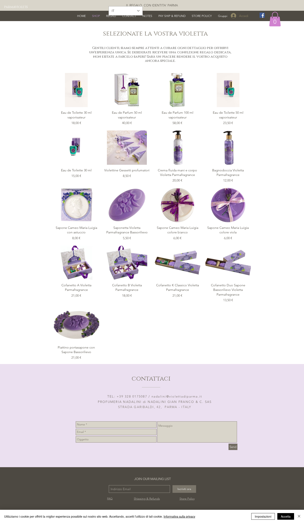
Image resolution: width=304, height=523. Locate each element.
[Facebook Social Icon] (262, 15)
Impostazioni (263, 516)
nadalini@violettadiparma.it (177, 396)
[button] (275, 19)
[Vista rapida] (76, 90)
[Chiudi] (299, 516)
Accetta (286, 516)
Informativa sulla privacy (179, 516)
